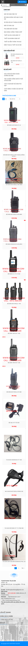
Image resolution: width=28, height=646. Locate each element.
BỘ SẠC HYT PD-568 (14, 422)
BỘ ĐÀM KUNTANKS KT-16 (14, 125)
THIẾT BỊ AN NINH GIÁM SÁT (12, 38)
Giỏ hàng (23, 1)
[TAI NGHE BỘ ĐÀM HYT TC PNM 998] (14, 512)
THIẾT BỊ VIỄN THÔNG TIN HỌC (15, 5)
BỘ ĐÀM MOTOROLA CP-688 (14, 392)
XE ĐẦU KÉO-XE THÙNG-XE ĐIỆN (13, 22)
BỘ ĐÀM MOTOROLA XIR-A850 (14, 214)
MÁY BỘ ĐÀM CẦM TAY (10, 14)
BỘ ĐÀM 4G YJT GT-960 (14, 274)
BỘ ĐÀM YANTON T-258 (14, 362)
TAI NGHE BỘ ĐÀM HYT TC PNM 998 (14, 528)
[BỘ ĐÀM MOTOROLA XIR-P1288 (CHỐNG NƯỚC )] (14, 142)
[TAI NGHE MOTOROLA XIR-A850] (14, 172)
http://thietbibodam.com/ (8, 598)
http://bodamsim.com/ (14, 596)
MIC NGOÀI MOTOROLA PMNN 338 (14, 491)
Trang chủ (4, 5)
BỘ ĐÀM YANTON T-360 (14, 333)
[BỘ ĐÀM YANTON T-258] (14, 350)
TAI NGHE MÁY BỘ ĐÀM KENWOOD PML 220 (13, 561)
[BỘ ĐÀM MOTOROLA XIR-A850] (14, 201)
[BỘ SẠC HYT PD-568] (14, 410)
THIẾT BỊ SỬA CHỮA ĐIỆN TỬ (12, 35)
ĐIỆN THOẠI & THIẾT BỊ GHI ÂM (12, 45)
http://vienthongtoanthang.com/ (11, 600)
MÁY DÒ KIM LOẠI (9, 25)
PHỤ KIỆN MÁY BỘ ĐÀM (10, 29)
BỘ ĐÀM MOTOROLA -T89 (16, 61)
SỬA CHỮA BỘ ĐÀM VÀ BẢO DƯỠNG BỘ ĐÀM (12, 74)
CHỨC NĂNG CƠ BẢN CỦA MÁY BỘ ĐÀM (13, 89)
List (6, 99)
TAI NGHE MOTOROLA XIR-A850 (14, 184)
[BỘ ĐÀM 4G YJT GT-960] (14, 261)
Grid (3, 99)
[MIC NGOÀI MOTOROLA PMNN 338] (14, 477)
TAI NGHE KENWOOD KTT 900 (14, 459)
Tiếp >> (22, 568)
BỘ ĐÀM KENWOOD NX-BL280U (17, 55)
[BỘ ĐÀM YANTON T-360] (14, 320)
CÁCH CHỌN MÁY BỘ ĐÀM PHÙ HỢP (12, 84)
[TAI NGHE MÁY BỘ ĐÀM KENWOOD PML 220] (14, 547)
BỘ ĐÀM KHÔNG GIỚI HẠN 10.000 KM (13, 18)
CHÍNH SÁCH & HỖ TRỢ (7, 619)
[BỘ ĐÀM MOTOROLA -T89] (7, 63)
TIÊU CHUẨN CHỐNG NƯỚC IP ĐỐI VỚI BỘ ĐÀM (13, 79)
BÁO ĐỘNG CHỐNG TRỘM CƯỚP (13, 32)
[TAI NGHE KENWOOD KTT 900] (14, 443)
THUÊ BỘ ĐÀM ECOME (6, 6)
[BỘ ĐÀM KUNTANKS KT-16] (14, 112)
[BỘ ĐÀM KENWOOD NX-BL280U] (7, 56)
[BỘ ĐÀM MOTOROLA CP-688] (14, 379)
